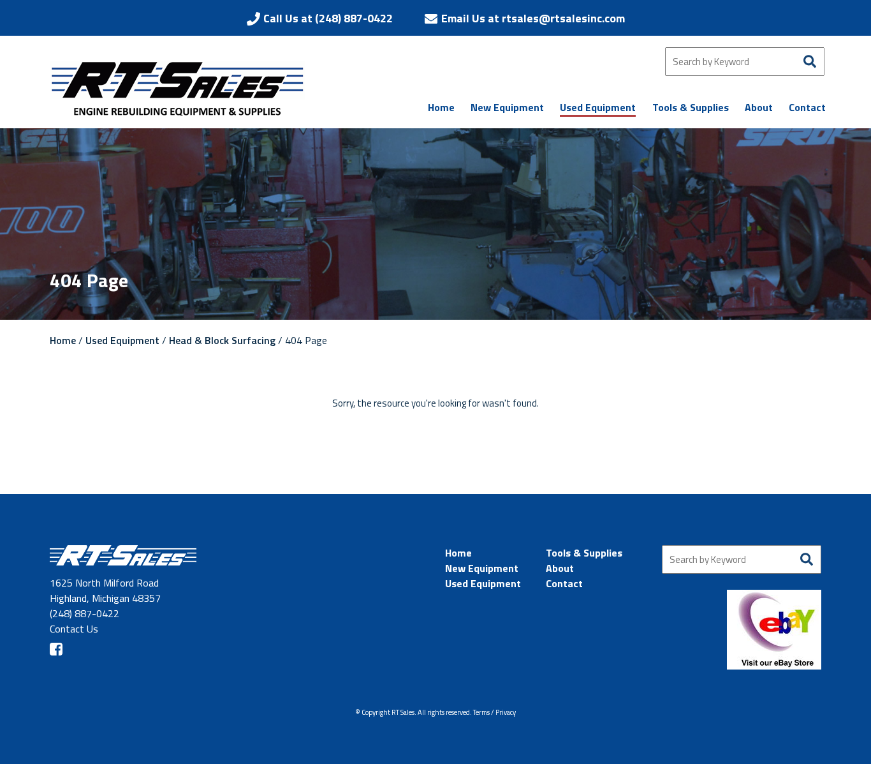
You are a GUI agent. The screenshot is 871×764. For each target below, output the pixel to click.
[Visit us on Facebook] (56, 649)
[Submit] (810, 61)
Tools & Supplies (584, 552)
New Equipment (481, 568)
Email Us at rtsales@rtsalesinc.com (533, 18)
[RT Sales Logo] (177, 88)
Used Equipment (122, 340)
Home (63, 340)
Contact (564, 583)
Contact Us (74, 628)
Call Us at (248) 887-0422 (328, 18)
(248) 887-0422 (84, 613)
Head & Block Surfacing (223, 340)
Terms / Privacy (494, 712)
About (560, 568)
